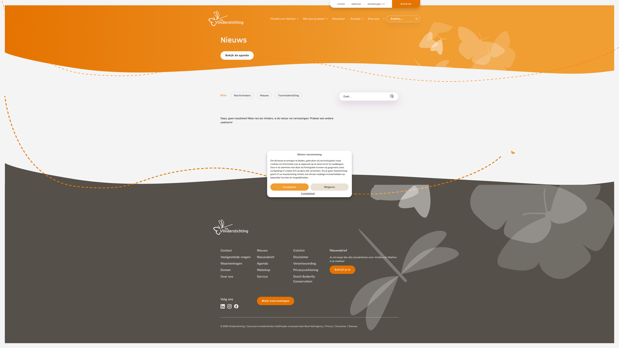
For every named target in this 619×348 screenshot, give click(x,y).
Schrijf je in (342, 269)
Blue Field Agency (314, 326)
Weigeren (329, 187)
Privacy (329, 326)
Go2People (281, 326)
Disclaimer (340, 326)
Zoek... (347, 96)
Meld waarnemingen (275, 300)
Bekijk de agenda (237, 55)
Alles (223, 95)
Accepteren (289, 187)
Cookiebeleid (308, 193)
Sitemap (353, 326)
